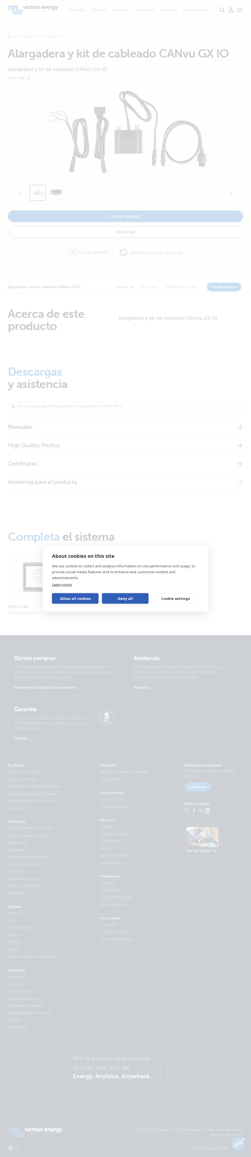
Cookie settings (175, 598)
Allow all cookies (75, 598)
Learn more (62, 584)
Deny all (125, 598)
